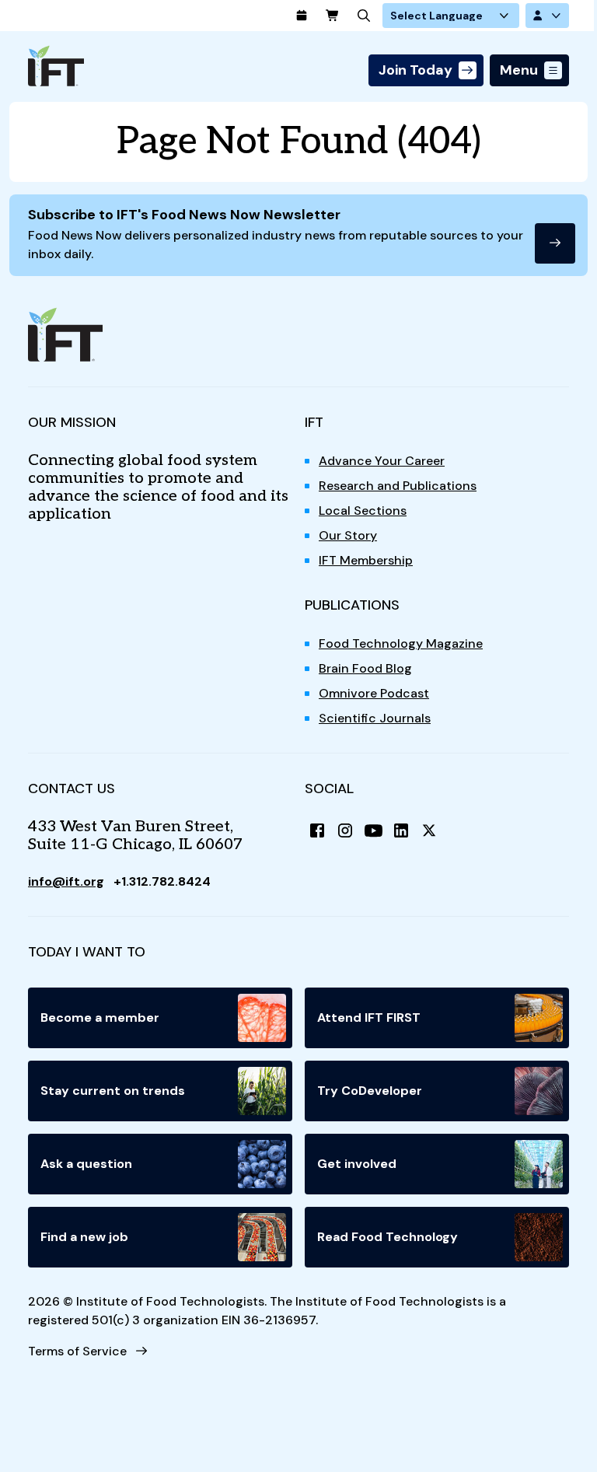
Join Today (415, 70)
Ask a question (86, 1164)
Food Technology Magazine (401, 643)
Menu (519, 70)
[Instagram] (345, 830)
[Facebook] (317, 830)
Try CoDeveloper (369, 1090)
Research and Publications (398, 485)
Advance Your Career (382, 461)
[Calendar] (301, 15)
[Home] (56, 65)
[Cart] (332, 15)
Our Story (348, 535)
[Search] (363, 15)
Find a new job (84, 1237)
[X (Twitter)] (429, 830)
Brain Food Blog (365, 668)
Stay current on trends (112, 1090)
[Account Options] (547, 15)
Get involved (356, 1164)
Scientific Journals (375, 718)
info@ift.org (66, 881)
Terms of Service (77, 1351)
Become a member (99, 1017)
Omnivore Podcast (374, 693)
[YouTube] (373, 830)
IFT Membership (366, 560)
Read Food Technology (387, 1237)
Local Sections (363, 510)
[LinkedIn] (401, 830)
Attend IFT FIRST (369, 1017)
